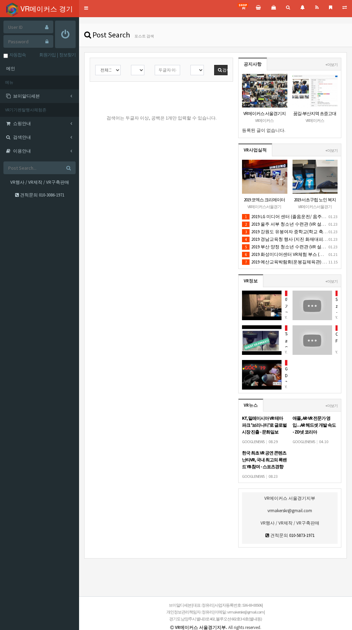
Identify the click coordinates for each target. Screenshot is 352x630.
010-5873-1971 (302, 535)
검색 (225, 69)
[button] (86, 8)
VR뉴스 (251, 405)
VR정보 (251, 281)
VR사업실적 (255, 150)
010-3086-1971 (51, 195)
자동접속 (17, 55)
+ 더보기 (332, 64)
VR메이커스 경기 (45, 8)
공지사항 (253, 64)
